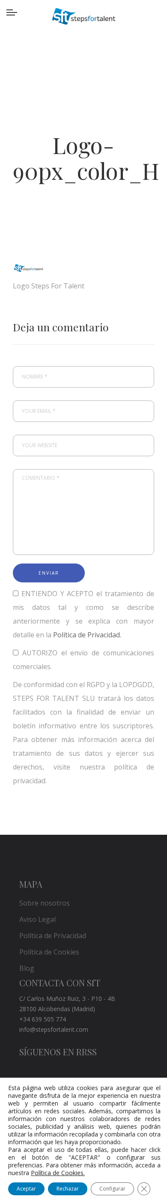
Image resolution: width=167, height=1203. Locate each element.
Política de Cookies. (58, 1173)
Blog (26, 968)
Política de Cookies (49, 952)
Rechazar (68, 1188)
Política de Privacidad (52, 935)
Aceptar (26, 1188)
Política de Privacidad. (87, 634)
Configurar (112, 1188)
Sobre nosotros (44, 903)
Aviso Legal (37, 919)
